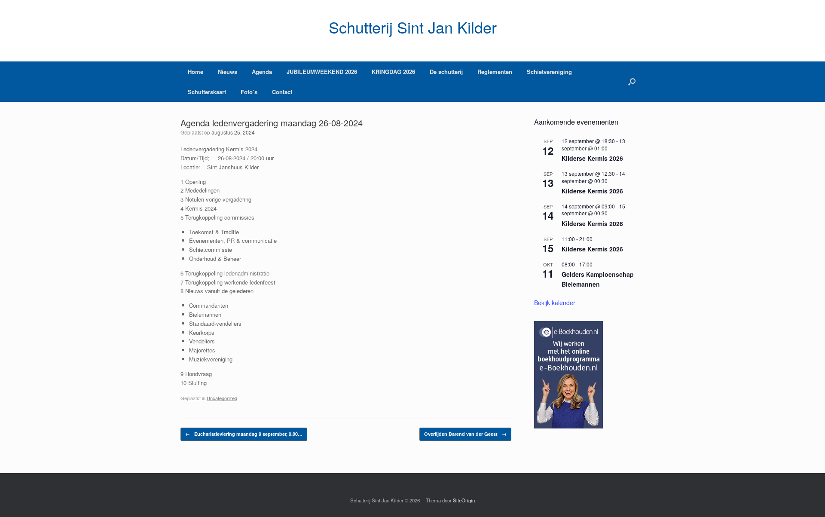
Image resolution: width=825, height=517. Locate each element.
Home (195, 71)
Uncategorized (222, 398)
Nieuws (227, 71)
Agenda (262, 71)
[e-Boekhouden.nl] (568, 426)
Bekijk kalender (554, 302)
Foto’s (249, 92)
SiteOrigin (464, 500)
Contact (282, 92)
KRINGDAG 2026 (393, 71)
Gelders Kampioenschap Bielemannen (598, 279)
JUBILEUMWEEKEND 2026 (322, 71)
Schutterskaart (207, 92)
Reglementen (494, 71)
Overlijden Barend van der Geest (465, 434)
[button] (632, 81)
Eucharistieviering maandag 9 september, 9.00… (243, 434)
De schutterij (446, 71)
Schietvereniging (549, 71)
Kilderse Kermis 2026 (592, 158)
